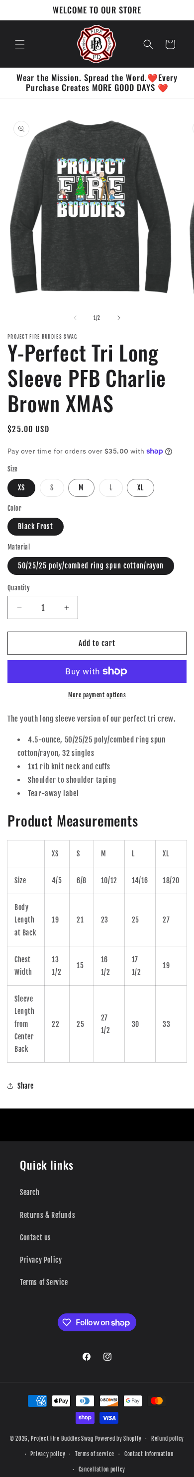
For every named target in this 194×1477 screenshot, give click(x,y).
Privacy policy (47, 1454)
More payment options (97, 695)
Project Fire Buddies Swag (62, 1438)
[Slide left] (75, 318)
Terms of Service (44, 1282)
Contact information (148, 1454)
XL (140, 487)
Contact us (35, 1237)
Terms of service (94, 1454)
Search (30, 1192)
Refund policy (167, 1438)
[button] (20, 44)
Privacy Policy (41, 1260)
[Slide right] (119, 318)
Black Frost (35, 526)
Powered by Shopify (118, 1438)
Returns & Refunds (47, 1215)
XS (21, 487)
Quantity (18, 588)
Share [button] (25, 1086)
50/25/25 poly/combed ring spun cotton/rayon (91, 565)
